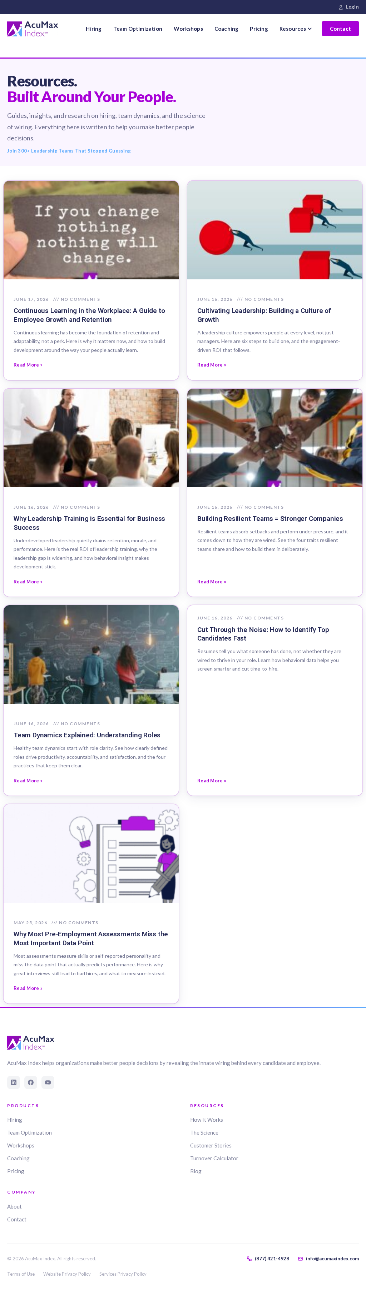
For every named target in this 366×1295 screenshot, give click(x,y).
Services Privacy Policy (123, 1274)
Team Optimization (137, 28)
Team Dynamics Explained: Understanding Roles (87, 735)
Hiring (94, 28)
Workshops (188, 28)
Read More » (28, 365)
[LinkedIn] (13, 1082)
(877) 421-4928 (272, 1258)
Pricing (259, 28)
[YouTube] (47, 1082)
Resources (293, 28)
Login (352, 7)
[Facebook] (30, 1082)
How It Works (206, 1119)
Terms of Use (21, 1274)
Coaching (226, 28)
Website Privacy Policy (67, 1274)
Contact (340, 28)
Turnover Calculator (214, 1158)
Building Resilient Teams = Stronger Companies (270, 518)
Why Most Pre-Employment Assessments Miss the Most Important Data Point (91, 938)
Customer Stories (211, 1145)
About (14, 1206)
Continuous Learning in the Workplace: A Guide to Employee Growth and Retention (89, 315)
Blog (196, 1171)
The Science (204, 1132)
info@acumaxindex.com (332, 1258)
